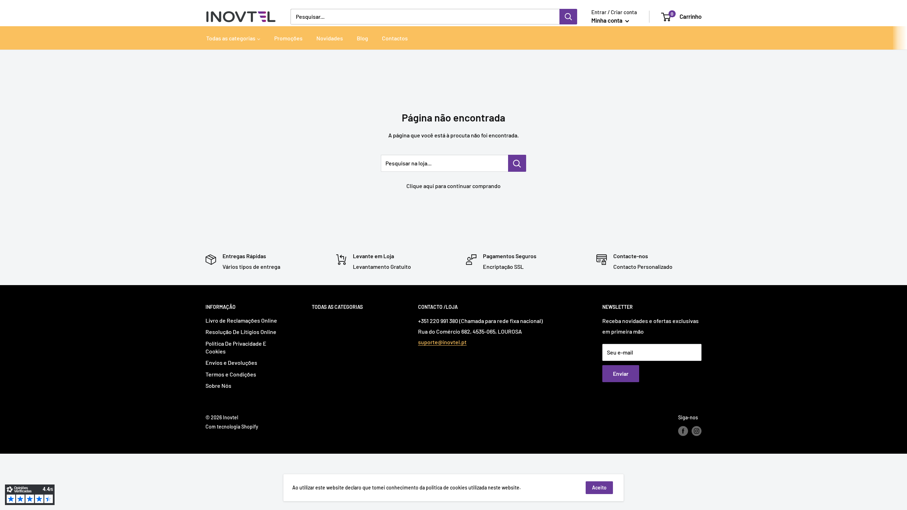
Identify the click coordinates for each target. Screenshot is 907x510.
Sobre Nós (218, 385)
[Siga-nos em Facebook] (683, 431)
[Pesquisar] (568, 16)
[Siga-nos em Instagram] (697, 431)
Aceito (599, 487)
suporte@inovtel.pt (442, 342)
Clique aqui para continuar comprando (453, 185)
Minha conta (607, 20)
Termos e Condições (230, 374)
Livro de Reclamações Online (241, 320)
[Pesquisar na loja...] (517, 163)
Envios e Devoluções (231, 362)
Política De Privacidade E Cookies (235, 347)
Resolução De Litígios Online (240, 331)
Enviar (621, 373)
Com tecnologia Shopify (231, 427)
